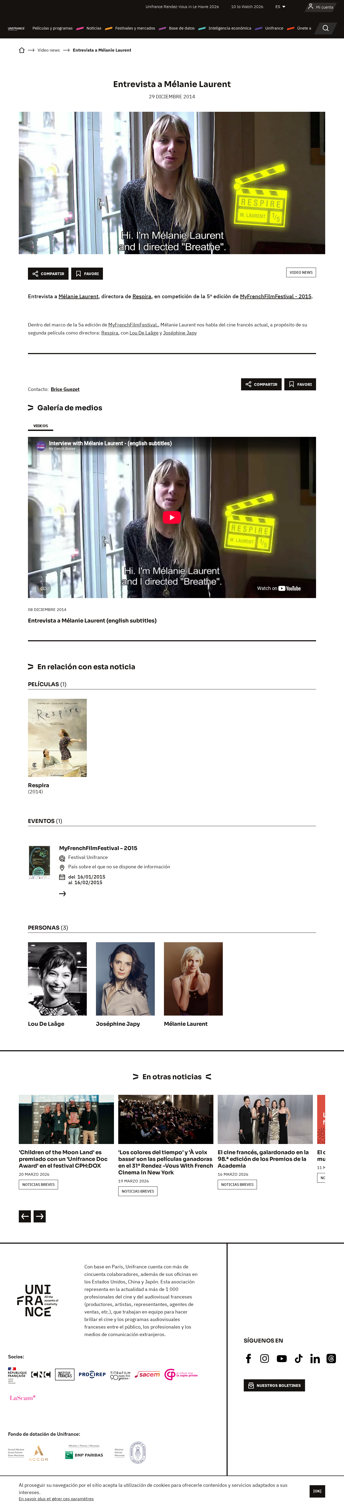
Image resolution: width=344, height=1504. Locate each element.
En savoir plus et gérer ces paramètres (56, 1498)
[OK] (317, 1491)
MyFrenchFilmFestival (132, 325)
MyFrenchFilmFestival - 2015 (275, 296)
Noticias (94, 28)
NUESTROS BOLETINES (279, 1385)
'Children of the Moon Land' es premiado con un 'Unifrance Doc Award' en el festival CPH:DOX (63, 1159)
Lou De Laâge (144, 333)
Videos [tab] (40, 425)
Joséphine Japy (180, 333)
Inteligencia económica (230, 28)
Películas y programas (53, 28)
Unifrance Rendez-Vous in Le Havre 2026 (182, 6)
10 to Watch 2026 (247, 6)
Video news (301, 272)
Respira (141, 296)
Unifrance (274, 28)
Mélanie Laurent (78, 296)
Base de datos (182, 28)
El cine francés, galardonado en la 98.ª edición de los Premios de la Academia (263, 1159)
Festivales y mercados (135, 28)
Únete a (304, 28)
